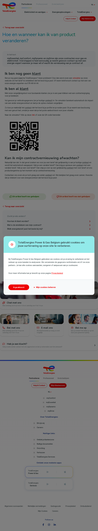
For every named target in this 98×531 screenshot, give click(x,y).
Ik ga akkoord (18, 287)
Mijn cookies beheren (46, 287)
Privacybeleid (57, 273)
